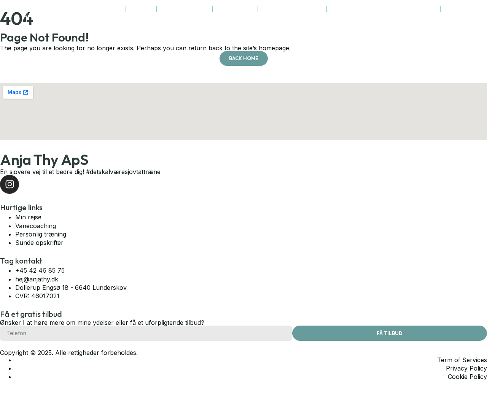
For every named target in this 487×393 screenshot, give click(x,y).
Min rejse (141, 8)
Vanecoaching (235, 8)
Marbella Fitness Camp (292, 8)
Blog (395, 26)
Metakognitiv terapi (357, 8)
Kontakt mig (424, 26)
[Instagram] (451, 17)
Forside (112, 8)
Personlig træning (185, 8)
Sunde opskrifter (414, 8)
